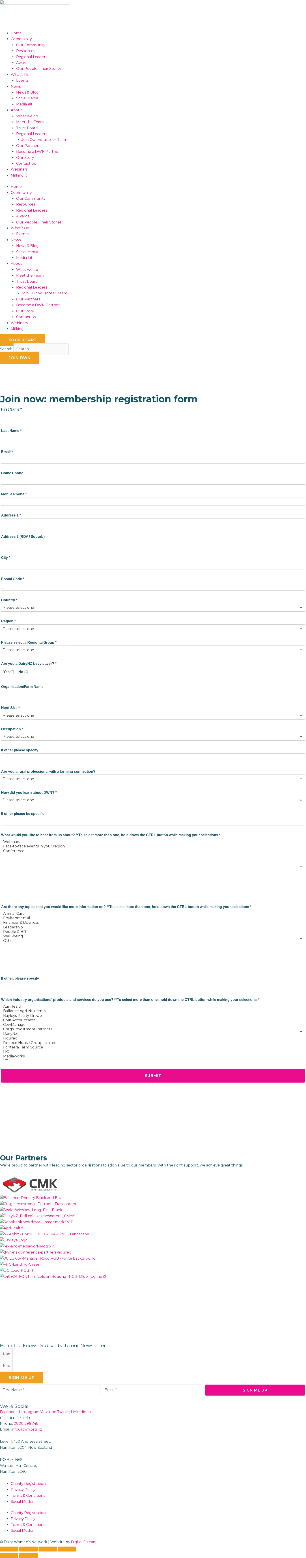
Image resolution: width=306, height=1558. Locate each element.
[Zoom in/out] (9, 1549)
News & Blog (27, 92)
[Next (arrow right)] (28, 1555)
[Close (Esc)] (67, 1549)
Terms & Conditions (28, 1495)
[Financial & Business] (153, 922)
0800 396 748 (26, 1423)
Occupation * (12, 729)
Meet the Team (30, 122)
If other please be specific (22, 814)
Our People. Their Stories (38, 68)
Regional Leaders (31, 57)
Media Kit (24, 104)
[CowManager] (153, 1024)
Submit (81, 1078)
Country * (9, 600)
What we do (27, 116)
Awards (22, 63)
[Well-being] (153, 936)
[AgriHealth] (153, 1006)
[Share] (48, 1549)
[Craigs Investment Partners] (153, 1029)
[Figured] (153, 1038)
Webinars (19, 169)
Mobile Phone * (14, 494)
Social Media (27, 98)
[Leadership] (153, 927)
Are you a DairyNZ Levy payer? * (28, 663)
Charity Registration (28, 1483)
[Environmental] (153, 918)
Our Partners (28, 146)
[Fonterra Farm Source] (153, 1047)
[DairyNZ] (153, 1033)
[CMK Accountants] (153, 1020)
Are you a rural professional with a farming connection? (48, 771)
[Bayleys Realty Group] (153, 1015)
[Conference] (153, 851)
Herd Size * (10, 708)
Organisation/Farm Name (22, 687)
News (16, 86)
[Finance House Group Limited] (153, 1043)
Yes (7, 672)
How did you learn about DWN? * (29, 792)
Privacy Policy (23, 1490)
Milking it (19, 175)
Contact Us (26, 163)
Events (22, 80)
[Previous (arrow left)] (9, 1555)
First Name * (11, 409)
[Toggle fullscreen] (28, 1549)
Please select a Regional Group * (28, 642)
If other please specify (19, 750)
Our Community (30, 45)
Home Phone (12, 473)
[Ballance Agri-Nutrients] (153, 1011)
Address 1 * (11, 515)
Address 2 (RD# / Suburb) (23, 536)
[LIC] (153, 1052)
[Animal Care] (153, 913)
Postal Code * (12, 579)
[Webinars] (153, 842)
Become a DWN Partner (38, 151)
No (21, 672)
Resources (25, 51)
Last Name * (11, 431)
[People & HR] (153, 932)
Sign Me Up (236, 1392)
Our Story (25, 157)
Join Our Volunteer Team (44, 140)
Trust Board (27, 128)
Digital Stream (84, 1542)
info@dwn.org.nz (26, 1429)
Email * (7, 452)
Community (21, 39)
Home (16, 33)
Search (6, 349)
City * (5, 558)
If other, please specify (20, 978)
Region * (8, 621)
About (16, 110)
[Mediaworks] (153, 1056)
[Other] (153, 941)
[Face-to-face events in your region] (153, 846)
